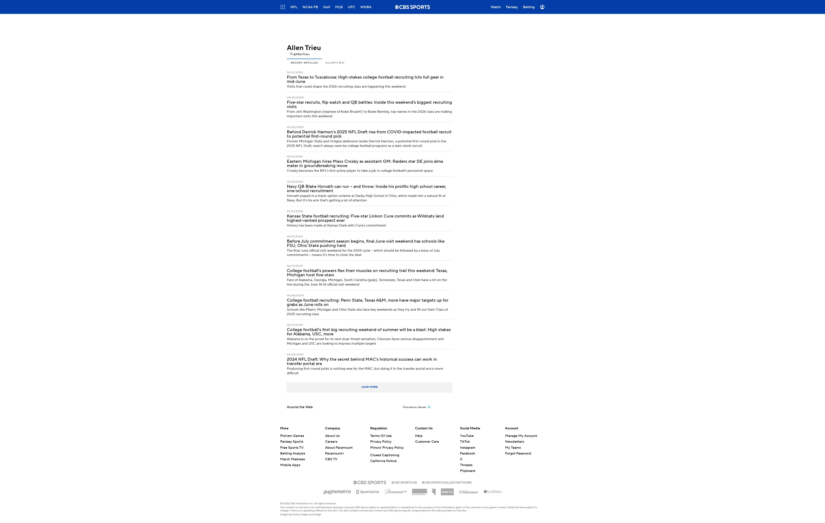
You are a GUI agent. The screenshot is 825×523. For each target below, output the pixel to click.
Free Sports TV (292, 447)
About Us (332, 436)
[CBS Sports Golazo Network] (447, 482)
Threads (466, 465)
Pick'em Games (292, 436)
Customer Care (427, 441)
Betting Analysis (292, 453)
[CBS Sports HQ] (404, 482)
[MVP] (447, 490)
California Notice (383, 461)
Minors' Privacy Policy (387, 447)
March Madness (292, 459)
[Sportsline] (367, 491)
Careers (331, 441)
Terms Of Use (381, 436)
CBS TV (331, 459)
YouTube (467, 436)
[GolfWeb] (493, 492)
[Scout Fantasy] (469, 492)
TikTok (465, 441)
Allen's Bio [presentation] (335, 62)
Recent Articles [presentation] (304, 62)
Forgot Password (518, 453)
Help (419, 436)
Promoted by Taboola (414, 407)
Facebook (467, 453)
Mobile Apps (290, 465)
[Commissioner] (424, 490)
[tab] (304, 62)
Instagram (467, 447)
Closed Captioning (384, 455)
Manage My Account (521, 436)
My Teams (513, 447)
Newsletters (514, 441)
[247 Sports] (337, 491)
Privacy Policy (380, 441)
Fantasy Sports (291, 441)
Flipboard (467, 471)
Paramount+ (334, 453)
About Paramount (339, 447)
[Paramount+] (395, 491)
